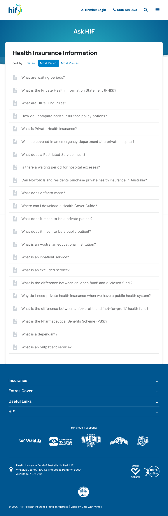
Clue (84, 506)
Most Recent (49, 63)
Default (32, 63)
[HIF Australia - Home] (17, 10)
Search (145, 10)
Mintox (98, 506)
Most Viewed (70, 63)
